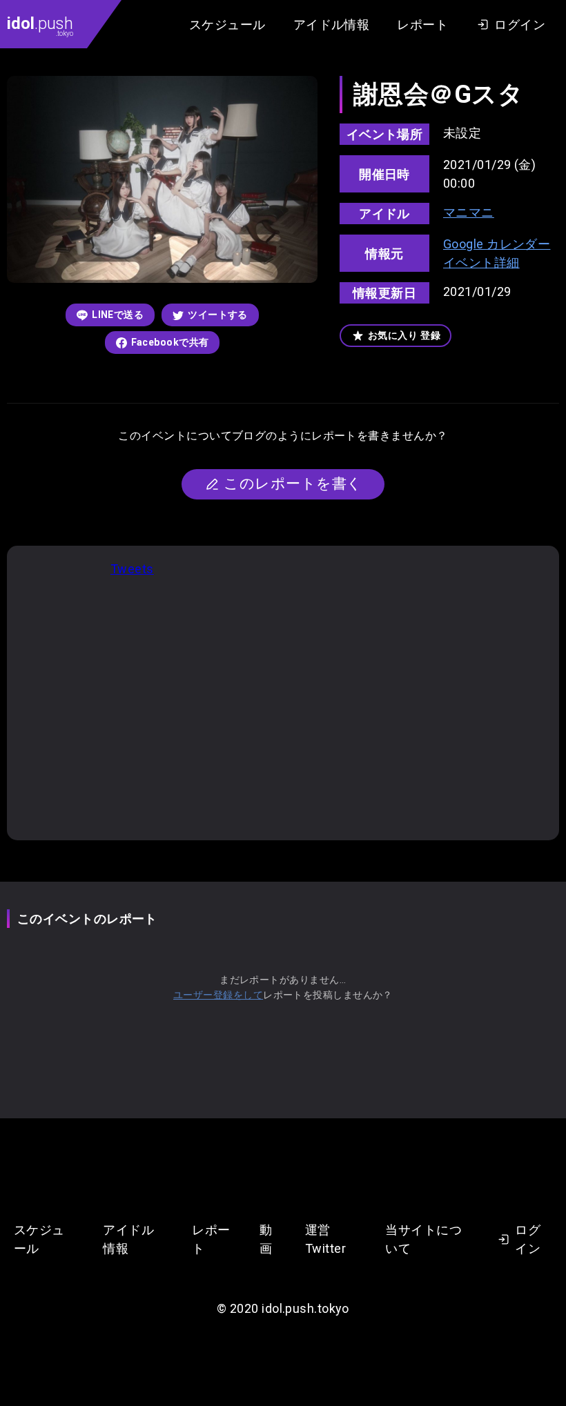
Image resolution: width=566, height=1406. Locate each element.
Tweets (132, 569)
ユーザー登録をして (218, 994)
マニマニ (468, 212)
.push (40, 25)
